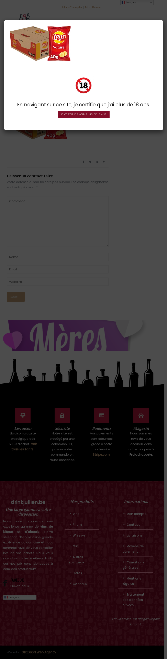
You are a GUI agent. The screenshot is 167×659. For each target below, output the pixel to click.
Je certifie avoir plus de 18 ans (84, 114)
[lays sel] (40, 43)
